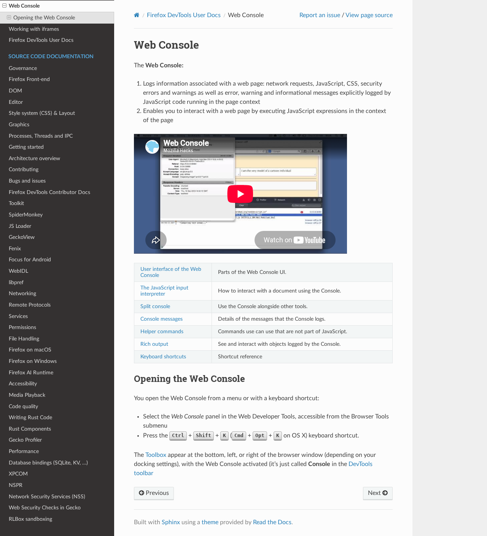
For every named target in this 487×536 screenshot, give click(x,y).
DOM (15, 91)
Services (18, 316)
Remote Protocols (30, 305)
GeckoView (22, 237)
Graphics (19, 124)
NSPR (15, 485)
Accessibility (23, 383)
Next (375, 493)
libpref (16, 282)
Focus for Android (30, 259)
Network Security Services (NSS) (47, 496)
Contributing (23, 169)
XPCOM (18, 474)
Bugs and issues (27, 181)
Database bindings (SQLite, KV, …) (48, 463)
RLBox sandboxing (30, 519)
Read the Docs (272, 522)
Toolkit (16, 203)
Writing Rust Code (30, 417)
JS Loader (20, 226)
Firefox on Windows (33, 361)
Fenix (15, 248)
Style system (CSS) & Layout (42, 113)
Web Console (24, 6)
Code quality (23, 406)
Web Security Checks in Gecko (45, 508)
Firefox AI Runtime (31, 372)
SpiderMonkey (26, 215)
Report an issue (319, 15)
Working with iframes (34, 29)
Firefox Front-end (29, 79)
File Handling (24, 339)
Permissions (22, 327)
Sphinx (171, 522)
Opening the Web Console (44, 18)
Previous (156, 493)
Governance (23, 68)
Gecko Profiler (25, 440)
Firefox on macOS (30, 350)
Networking (22, 293)
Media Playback (27, 395)
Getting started (26, 147)
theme (210, 522)
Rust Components (30, 429)
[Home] (137, 15)
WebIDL (18, 271)
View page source (369, 15)
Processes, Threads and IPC (41, 136)
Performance (24, 451)
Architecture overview (34, 158)
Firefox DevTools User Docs (41, 40)
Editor (16, 102)
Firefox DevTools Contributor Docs (49, 192)
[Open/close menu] (4, 6)
